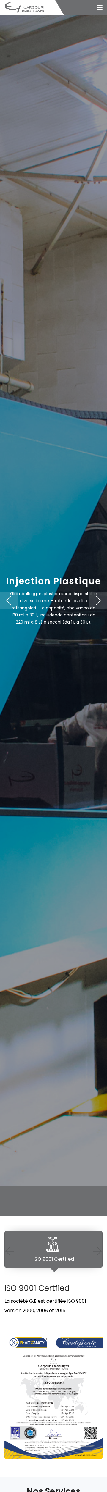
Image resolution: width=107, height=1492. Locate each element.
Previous (9, 1251)
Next (97, 1251)
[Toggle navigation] (100, 8)
